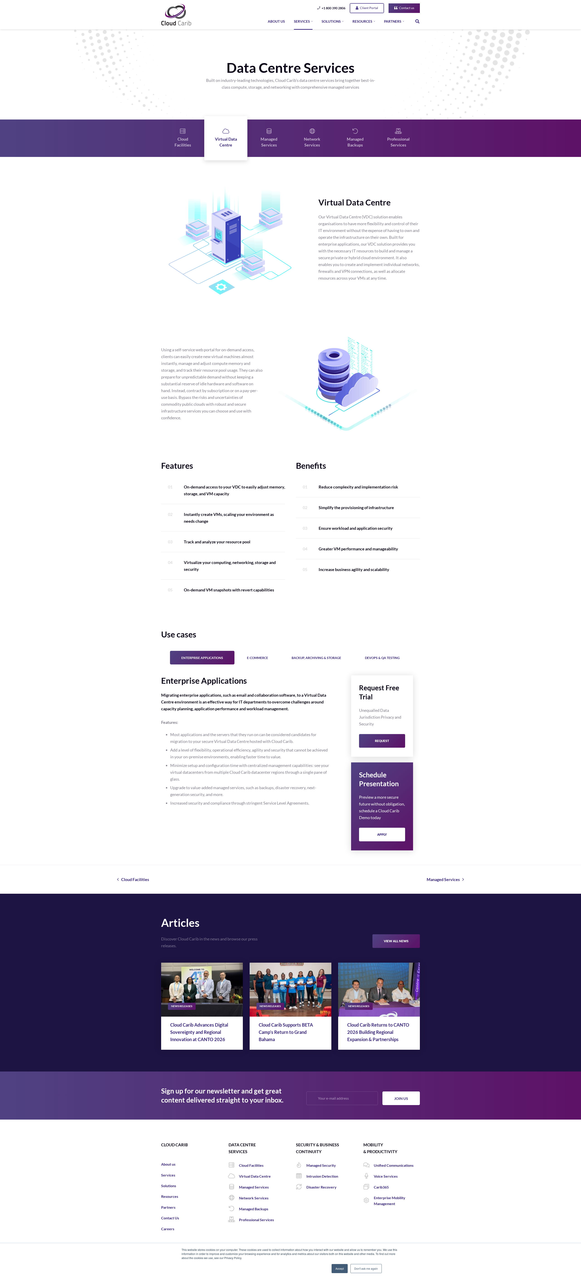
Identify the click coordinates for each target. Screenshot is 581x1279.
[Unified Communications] (368, 1165)
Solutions (168, 1186)
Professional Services (398, 142)
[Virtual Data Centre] (234, 1176)
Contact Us (170, 1218)
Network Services (312, 142)
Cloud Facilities (183, 142)
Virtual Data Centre (226, 142)
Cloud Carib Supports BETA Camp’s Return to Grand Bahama (286, 1032)
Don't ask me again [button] (366, 1268)
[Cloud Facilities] (234, 1165)
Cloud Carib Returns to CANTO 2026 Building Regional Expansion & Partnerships (378, 1032)
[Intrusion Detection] (301, 1176)
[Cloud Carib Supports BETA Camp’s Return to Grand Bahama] (290, 990)
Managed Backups (355, 142)
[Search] (417, 21)
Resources (169, 1196)
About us (168, 1164)
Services (168, 1175)
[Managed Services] (234, 1187)
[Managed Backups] (234, 1209)
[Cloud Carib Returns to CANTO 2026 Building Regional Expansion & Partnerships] (379, 990)
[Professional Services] (234, 1220)
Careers (167, 1229)
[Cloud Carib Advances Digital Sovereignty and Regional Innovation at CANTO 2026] (202, 990)
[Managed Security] (301, 1165)
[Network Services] (234, 1198)
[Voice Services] (368, 1176)
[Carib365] (368, 1187)
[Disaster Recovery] (301, 1187)
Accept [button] (339, 1268)
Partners (168, 1207)
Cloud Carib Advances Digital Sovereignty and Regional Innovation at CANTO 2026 (199, 1032)
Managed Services (269, 142)
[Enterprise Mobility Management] (368, 1201)
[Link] (176, 15)
